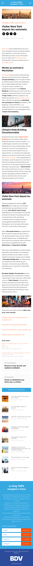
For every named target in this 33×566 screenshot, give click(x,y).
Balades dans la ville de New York (13, 335)
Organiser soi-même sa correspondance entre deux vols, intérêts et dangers (20, 448)
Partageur (5, 23)
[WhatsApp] (11, 34)
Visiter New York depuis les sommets (14, 325)
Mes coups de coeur (18, 23)
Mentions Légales (17, 563)
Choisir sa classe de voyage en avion (20, 468)
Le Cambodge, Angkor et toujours (18, 407)
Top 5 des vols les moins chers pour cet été (20, 397)
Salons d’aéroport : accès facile (20, 457)
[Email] (15, 34)
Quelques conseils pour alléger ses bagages (20, 427)
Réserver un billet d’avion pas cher (21, 416)
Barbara (6, 38)
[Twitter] (7, 34)
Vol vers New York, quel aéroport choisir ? (16, 353)
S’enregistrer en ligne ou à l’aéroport (18, 437)
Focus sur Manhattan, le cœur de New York (16, 330)
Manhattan (5, 75)
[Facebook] (4, 34)
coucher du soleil (10, 157)
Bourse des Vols (20, 58)
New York (5, 49)
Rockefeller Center (23, 98)
